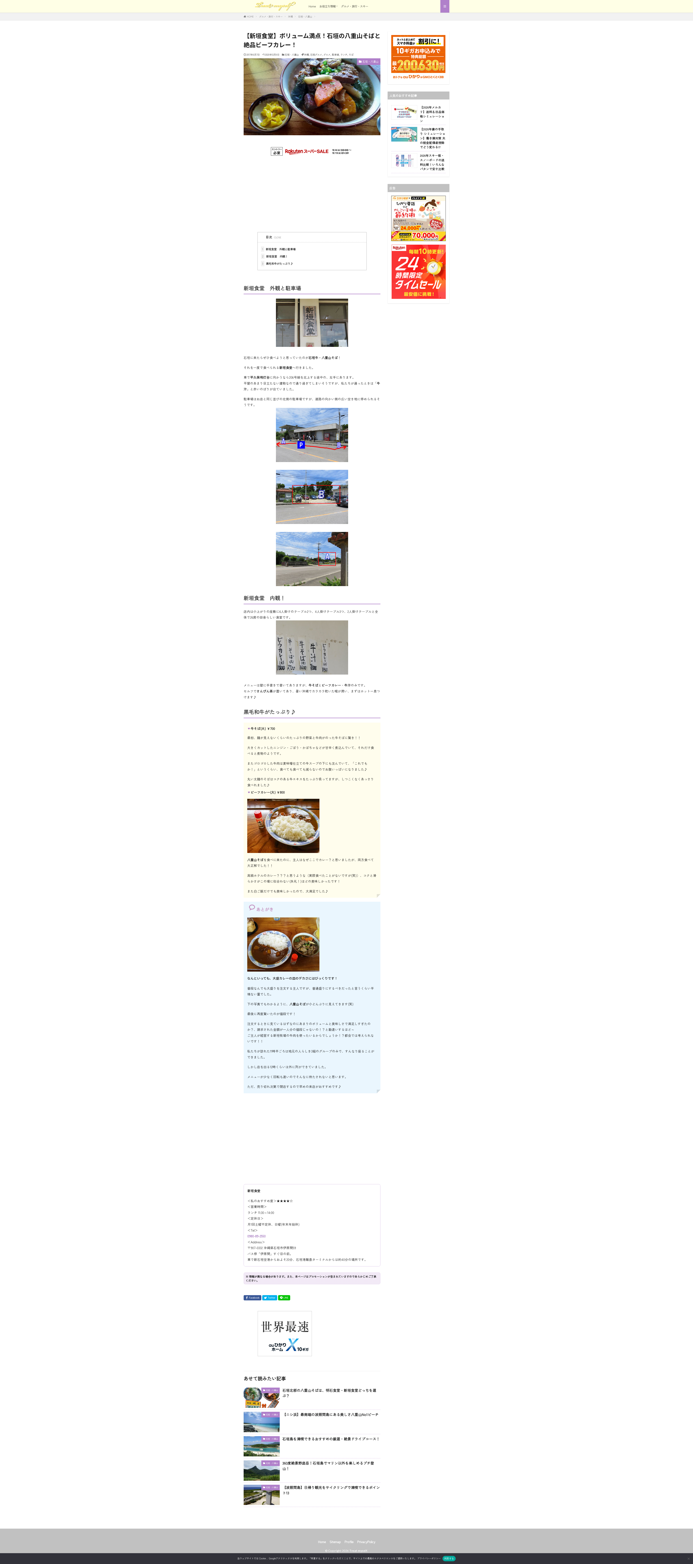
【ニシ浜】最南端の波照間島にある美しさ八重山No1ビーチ (330, 1414)
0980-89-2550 (256, 1236)
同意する (449, 1558)
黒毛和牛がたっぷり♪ (277, 263)
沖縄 (290, 16)
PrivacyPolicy (366, 1541)
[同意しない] (688, 1558)
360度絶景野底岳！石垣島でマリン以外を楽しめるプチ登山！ (328, 1465)
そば (351, 54)
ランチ (343, 54)
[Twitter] (269, 1297)
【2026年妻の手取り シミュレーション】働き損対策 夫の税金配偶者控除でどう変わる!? (432, 138)
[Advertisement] (312, 190)
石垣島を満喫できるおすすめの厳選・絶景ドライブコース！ (331, 1438)
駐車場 (335, 54)
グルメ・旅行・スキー (354, 6)
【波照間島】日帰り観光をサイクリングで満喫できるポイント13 (331, 1490)
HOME (250, 16)
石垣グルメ (316, 54)
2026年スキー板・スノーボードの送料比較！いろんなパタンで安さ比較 (432, 162)
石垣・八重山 (305, 16)
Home (312, 6)
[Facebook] (252, 1297)
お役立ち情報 (327, 6)
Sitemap (335, 1541)
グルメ (326, 54)
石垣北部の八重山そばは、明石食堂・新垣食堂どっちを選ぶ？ (329, 1393)
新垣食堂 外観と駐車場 (279, 249)
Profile (349, 1541)
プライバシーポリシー (429, 1558)
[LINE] (284, 1297)
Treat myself (358, 1550)
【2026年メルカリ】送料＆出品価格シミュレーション (432, 114)
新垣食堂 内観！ (275, 256)
